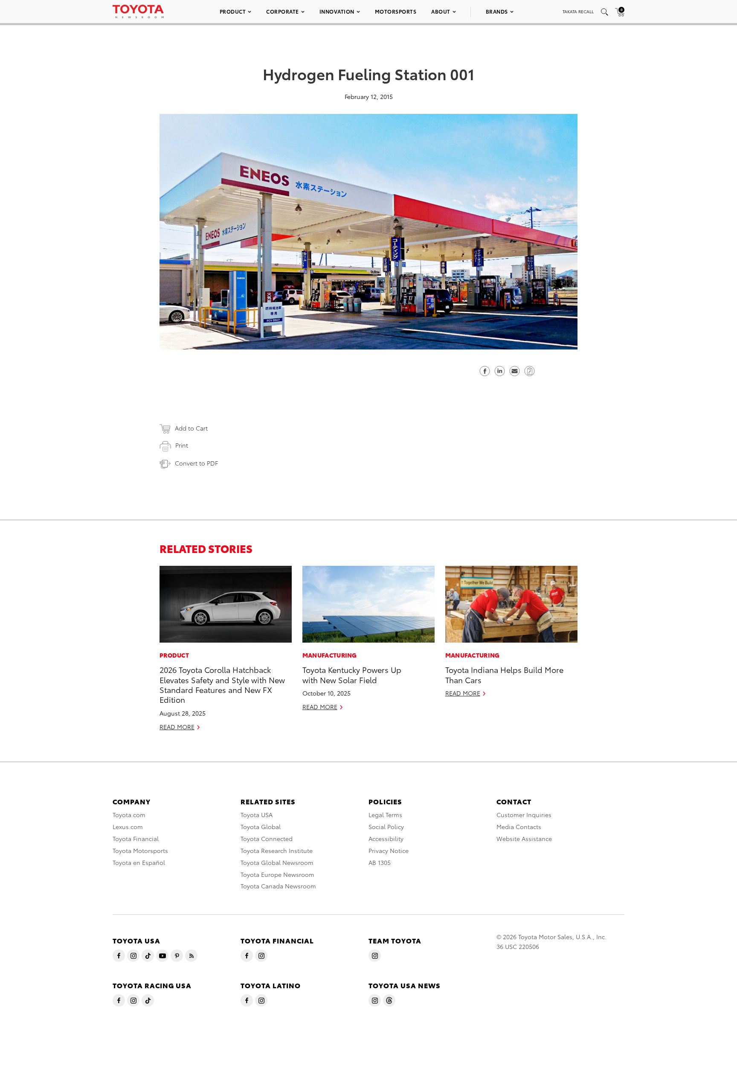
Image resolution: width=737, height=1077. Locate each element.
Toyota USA (257, 814)
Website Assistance (524, 838)
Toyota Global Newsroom (277, 862)
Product (233, 11)
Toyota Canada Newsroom (278, 886)
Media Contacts (518, 826)
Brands (497, 11)
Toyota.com (129, 814)
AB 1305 (379, 862)
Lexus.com (128, 826)
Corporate (282, 11)
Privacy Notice (388, 850)
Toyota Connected (267, 838)
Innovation (336, 11)
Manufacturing (329, 655)
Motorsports (396, 11)
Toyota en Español (139, 862)
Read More (177, 726)
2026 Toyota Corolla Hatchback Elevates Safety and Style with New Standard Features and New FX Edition (222, 684)
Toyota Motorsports (140, 850)
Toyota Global (261, 826)
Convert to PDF (196, 463)
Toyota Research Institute (277, 850)
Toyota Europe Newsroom (277, 874)
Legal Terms (385, 814)
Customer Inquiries (523, 814)
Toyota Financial (136, 838)
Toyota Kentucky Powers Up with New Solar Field (351, 674)
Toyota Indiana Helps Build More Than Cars (504, 674)
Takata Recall (578, 11)
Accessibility (385, 838)
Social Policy (386, 826)
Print (181, 445)
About (440, 11)
